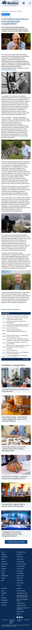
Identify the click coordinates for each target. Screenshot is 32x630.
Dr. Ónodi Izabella (21, 566)
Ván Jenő (19, 585)
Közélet (3, 571)
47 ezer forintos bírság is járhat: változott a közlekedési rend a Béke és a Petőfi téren (18, 325)
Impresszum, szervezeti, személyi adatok (12, 621)
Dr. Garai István (20, 561)
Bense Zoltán (20, 556)
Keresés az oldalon (21, 590)
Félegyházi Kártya (21, 603)
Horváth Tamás (20, 575)
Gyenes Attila (20, 571)
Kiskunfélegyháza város (22, 593)
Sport (2, 580)
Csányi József (20, 559)
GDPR (14, 626)
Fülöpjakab (3, 593)
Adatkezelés (5, 619)
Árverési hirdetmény (12, 328)
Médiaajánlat (27, 619)
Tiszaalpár (3, 605)
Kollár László (20, 578)
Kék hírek (3, 566)
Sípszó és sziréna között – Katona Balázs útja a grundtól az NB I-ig (17, 336)
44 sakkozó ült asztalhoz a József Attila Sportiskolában (17, 342)
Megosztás (6, 14)
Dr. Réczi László (20, 568)
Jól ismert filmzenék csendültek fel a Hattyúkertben (16, 322)
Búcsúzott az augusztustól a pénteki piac (17, 316)
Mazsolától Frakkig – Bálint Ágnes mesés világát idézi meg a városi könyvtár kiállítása (18, 339)
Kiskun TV (19, 614)
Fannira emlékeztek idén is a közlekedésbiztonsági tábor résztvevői (17, 330)
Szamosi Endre (20, 582)
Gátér (2, 595)
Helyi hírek (12, 11)
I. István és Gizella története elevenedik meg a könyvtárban (17, 356)
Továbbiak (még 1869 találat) (16, 542)
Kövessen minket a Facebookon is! (10, 309)
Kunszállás (3, 597)
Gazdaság (3, 561)
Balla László (19, 554)
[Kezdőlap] (10, 2)
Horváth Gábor (20, 573)
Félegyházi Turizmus (21, 605)
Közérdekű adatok (19, 620)
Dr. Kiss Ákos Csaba (21, 563)
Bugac (2, 590)
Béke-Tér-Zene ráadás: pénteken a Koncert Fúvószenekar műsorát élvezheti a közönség (18, 347)
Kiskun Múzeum (20, 611)
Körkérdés (3, 568)
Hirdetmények (4, 563)
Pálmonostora (4, 600)
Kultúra (19, 11)
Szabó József (20, 580)
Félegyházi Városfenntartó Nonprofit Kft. (23, 608)
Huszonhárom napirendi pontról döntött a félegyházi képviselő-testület (18, 318)
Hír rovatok (4, 11)
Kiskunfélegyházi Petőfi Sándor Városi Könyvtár (22, 596)
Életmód (3, 559)
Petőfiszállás (4, 602)
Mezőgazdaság (4, 575)
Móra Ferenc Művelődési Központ (22, 600)
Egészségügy (4, 556)
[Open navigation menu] (23, 3)
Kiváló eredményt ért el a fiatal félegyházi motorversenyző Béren (18, 352)
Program (3, 578)
